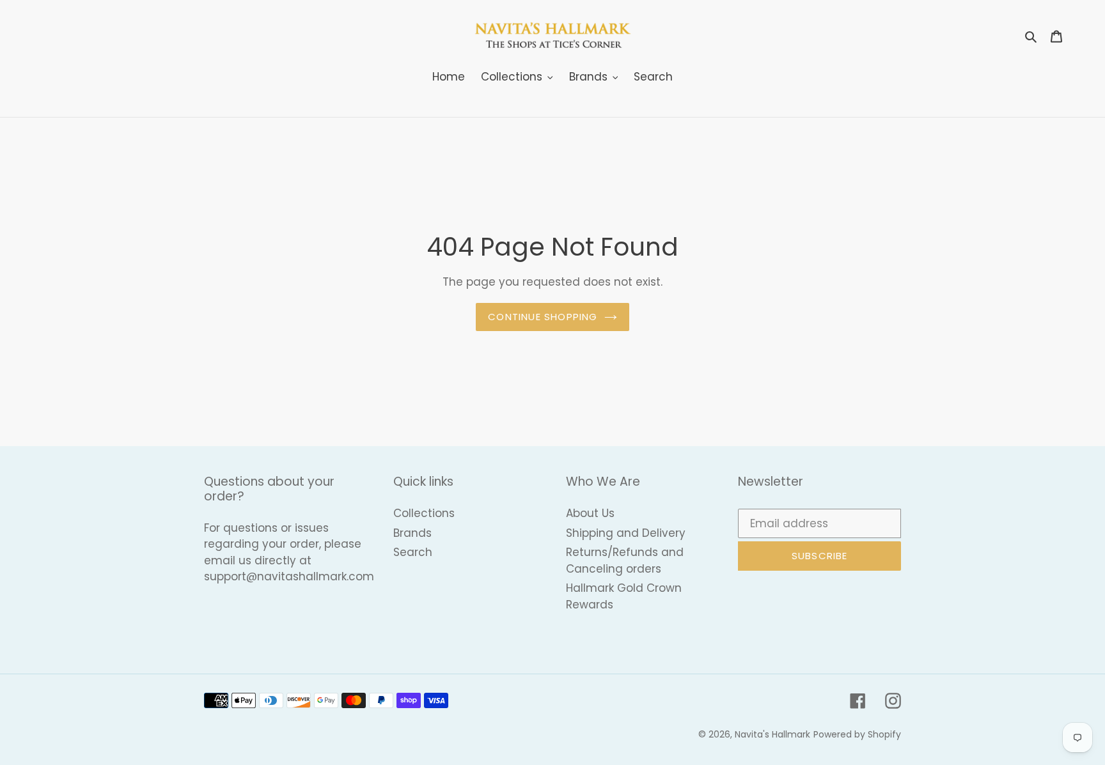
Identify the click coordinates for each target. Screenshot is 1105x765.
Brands (412, 533)
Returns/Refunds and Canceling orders (625, 560)
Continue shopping (542, 316)
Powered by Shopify (857, 734)
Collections (424, 513)
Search (412, 552)
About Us (590, 513)
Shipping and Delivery (626, 533)
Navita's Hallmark (772, 734)
